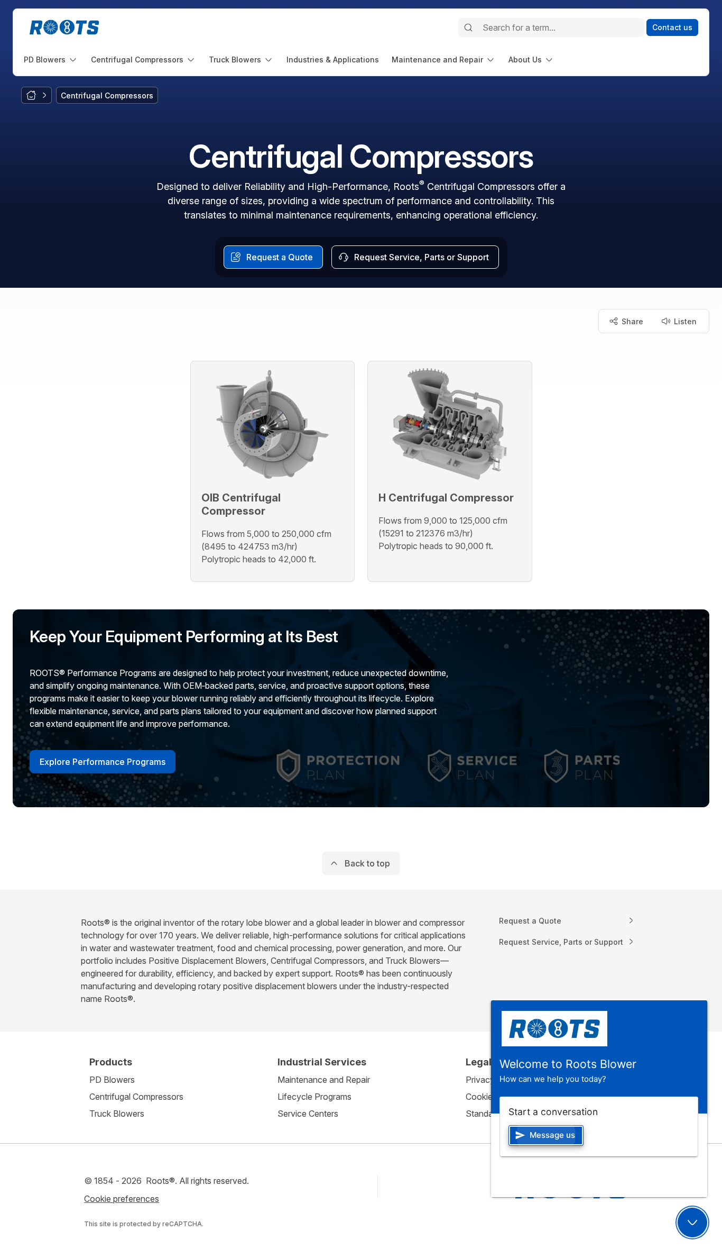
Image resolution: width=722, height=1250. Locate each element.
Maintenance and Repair (323, 1079)
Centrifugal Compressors (136, 1096)
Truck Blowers (116, 1113)
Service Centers (307, 1113)
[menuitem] (51, 59)
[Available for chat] (692, 1222)
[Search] (468, 27)
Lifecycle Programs (314, 1096)
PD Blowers (112, 1079)
